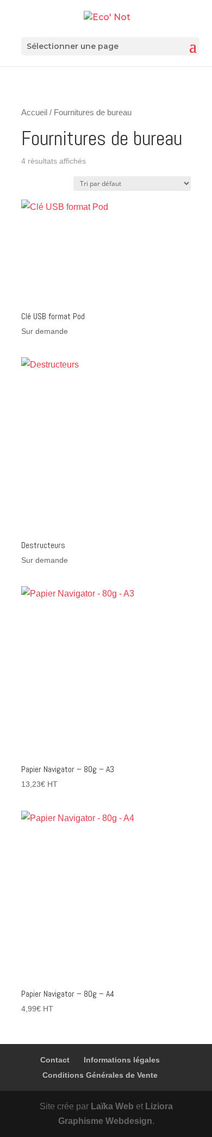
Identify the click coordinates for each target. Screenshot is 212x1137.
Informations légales (122, 1059)
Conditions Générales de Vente (100, 1075)
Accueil (34, 112)
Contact (55, 1059)
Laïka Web (112, 1106)
